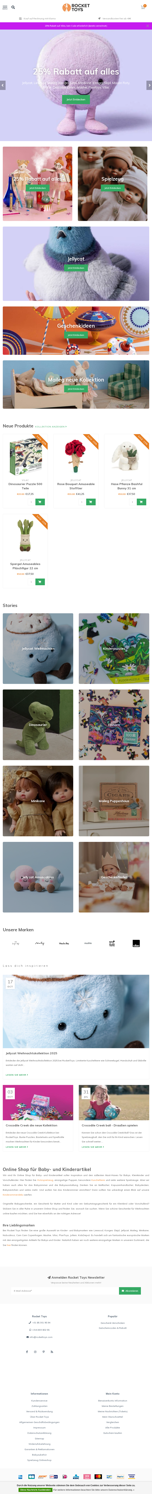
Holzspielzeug (45, 1180)
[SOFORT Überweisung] (42, 1477)
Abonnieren (131, 1290)
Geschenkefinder (88, 843)
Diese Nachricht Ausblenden (35, 1490)
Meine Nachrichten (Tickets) (113, 1411)
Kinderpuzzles (87, 614)
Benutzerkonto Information (112, 1400)
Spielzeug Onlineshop (39, 1460)
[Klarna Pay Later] (87, 1477)
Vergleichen (112, 1422)
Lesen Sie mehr (16, 1074)
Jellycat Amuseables (14, 843)
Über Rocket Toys (39, 1416)
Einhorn (83, 691)
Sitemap (39, 1438)
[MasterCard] (98, 1477)
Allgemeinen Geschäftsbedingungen (39, 1422)
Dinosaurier (9, 691)
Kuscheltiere (98, 1180)
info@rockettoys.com (41, 1337)
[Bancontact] (109, 1477)
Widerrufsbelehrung (39, 1444)
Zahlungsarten (39, 1406)
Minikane (7, 767)
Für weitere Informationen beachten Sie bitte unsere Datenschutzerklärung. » (93, 1490)
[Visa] (131, 1477)
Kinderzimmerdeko (13, 1194)
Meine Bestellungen (112, 1406)
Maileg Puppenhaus (90, 767)
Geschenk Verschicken (113, 1323)
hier (9, 1245)
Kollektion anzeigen (50, 426)
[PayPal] (120, 1477)
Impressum (39, 1427)
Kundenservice (39, 1400)
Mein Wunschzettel (112, 1416)
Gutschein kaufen (112, 1433)
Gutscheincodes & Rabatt (113, 1328)
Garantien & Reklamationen (39, 1449)
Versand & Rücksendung (39, 1411)
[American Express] (20, 1477)
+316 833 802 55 (40, 1329)
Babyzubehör (39, 1454)
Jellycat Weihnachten (14, 614)
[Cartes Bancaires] (31, 1477)
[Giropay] (53, 1477)
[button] (3, 85)
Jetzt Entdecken (76, 99)
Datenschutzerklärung (39, 1433)
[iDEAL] (65, 1477)
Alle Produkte (112, 1427)
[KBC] (76, 1477)
